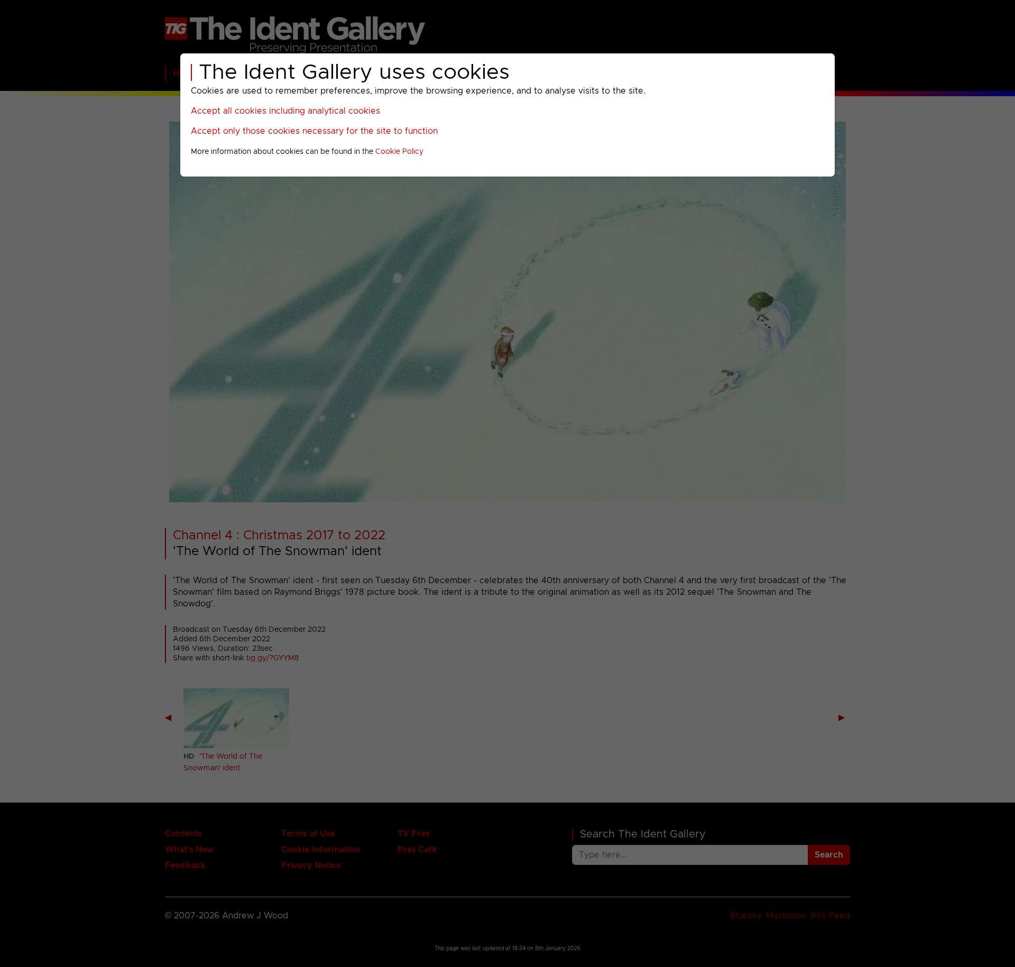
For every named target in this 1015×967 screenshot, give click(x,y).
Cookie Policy (399, 151)
